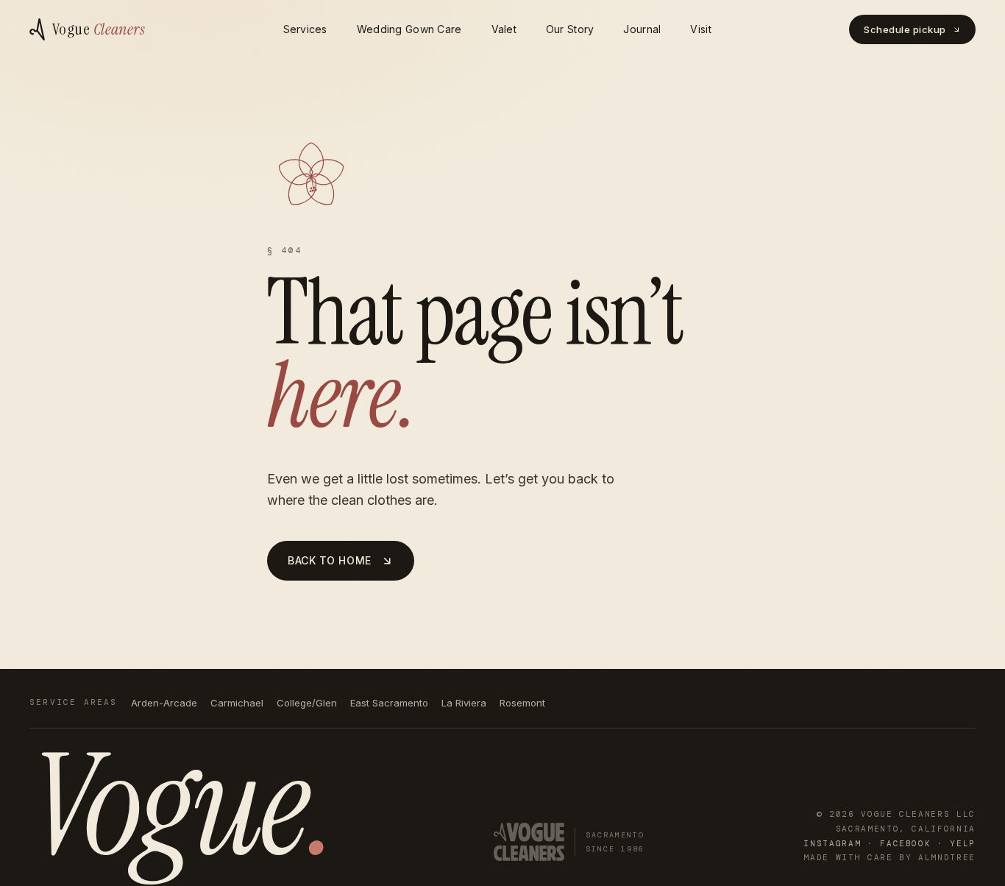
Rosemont (522, 703)
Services (305, 29)
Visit (700, 29)
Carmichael (236, 703)
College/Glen (307, 703)
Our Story (570, 29)
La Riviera (463, 703)
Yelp (963, 843)
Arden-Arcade (164, 703)
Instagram (832, 843)
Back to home (330, 560)
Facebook (905, 843)
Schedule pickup (905, 29)
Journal (642, 29)
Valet (503, 29)
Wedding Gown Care (409, 29)
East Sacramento (389, 703)
